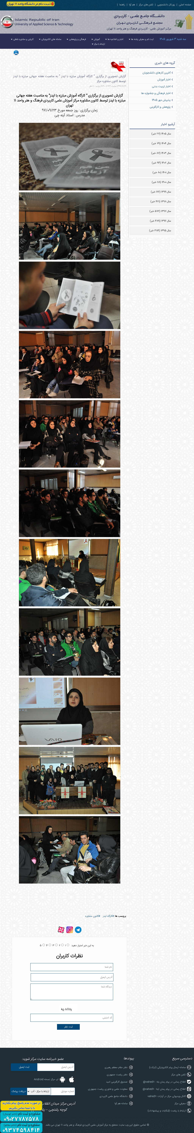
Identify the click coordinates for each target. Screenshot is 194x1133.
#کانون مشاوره (92, 916)
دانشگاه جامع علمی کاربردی (113, 1096)
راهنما (122, 5)
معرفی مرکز (180, 1103)
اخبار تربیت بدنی (161, 86)
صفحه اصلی (185, 5)
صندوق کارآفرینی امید (117, 1082)
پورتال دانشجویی (166, 5)
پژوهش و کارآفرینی (160, 107)
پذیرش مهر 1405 (161, 100)
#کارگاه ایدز (108, 916)
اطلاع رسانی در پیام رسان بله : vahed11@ (164, 1082)
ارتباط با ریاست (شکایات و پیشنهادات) (167, 1111)
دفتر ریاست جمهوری (117, 1075)
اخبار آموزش (164, 79)
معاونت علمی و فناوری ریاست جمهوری (108, 1089)
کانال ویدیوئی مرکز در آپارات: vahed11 (167, 1096)
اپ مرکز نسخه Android (46, 1079)
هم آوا (132, 5)
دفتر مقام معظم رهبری (116, 1067)
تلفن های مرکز (146, 5)
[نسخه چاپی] (16, 55)
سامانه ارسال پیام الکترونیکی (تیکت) (167, 1067)
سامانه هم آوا (121, 1103)
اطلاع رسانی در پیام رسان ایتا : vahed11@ (164, 1089)
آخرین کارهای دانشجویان (156, 73)
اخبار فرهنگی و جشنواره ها (156, 93)
